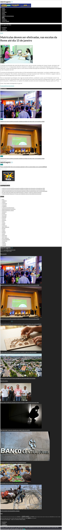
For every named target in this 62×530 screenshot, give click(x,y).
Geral (3, 17)
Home (3, 8)
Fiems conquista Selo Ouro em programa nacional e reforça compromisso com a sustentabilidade (23, 166)
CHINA (11, 516)
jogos (54, 516)
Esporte (4, 14)
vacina (29, 518)
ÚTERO (34, 518)
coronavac (18, 516)
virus (32, 518)
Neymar (8, 518)
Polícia (3, 10)
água (35, 518)
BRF (6, 516)
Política (3, 9)
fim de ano (46, 516)
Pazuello (10, 518)
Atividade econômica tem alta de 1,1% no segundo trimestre (13, 462)
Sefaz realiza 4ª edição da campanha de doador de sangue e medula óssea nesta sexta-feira (19, 402)
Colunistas (4, 20)
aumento (1, 516)
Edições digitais (5, 21)
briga (7, 516)
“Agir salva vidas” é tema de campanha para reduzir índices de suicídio (15, 430)
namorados (5, 518)
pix (11, 518)
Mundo (3, 18)
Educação (39, 516)
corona (16, 516)
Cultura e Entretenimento (8, 16)
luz (57, 516)
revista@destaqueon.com (9, 250)
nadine (3, 518)
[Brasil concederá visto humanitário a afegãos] (21, 509)
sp (22, 518)
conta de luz (13, 516)
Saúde (3, 13)
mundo (1, 518)
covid (23, 516)
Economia (4, 12)
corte (21, 516)
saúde (17, 518)
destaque (32, 516)
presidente (13, 518)
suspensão (24, 518)
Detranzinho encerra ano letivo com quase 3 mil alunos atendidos (14, 483)
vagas (31, 518)
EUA (44, 516)
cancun (9, 516)
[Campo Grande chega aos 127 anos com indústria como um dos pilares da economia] (21, 376)
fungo (48, 516)
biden (3, 516)
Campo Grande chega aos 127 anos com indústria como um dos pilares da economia (21, 194)
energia (43, 516)
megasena (59, 516)
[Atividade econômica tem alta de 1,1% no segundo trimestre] (25, 460)
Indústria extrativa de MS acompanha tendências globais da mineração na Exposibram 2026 (22, 121)
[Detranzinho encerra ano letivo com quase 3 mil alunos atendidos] (15, 481)
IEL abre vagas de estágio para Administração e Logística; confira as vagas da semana (21, 192)
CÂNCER (30, 516)
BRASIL (5, 516)
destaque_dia (35, 516)
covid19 (27, 516)
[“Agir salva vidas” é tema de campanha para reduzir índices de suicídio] (21, 428)
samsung (15, 518)
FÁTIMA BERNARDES (52, 516)
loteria (56, 516)
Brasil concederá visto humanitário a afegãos (9, 511)
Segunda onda (19, 518)
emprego (41, 516)
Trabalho (26, 518)
